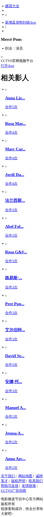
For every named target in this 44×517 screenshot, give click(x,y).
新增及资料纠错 (20, 22)
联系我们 (36, 481)
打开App (7, 66)
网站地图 (25, 476)
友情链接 (29, 486)
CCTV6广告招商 (13, 491)
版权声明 (18, 481)
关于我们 (8, 476)
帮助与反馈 (9, 486)
